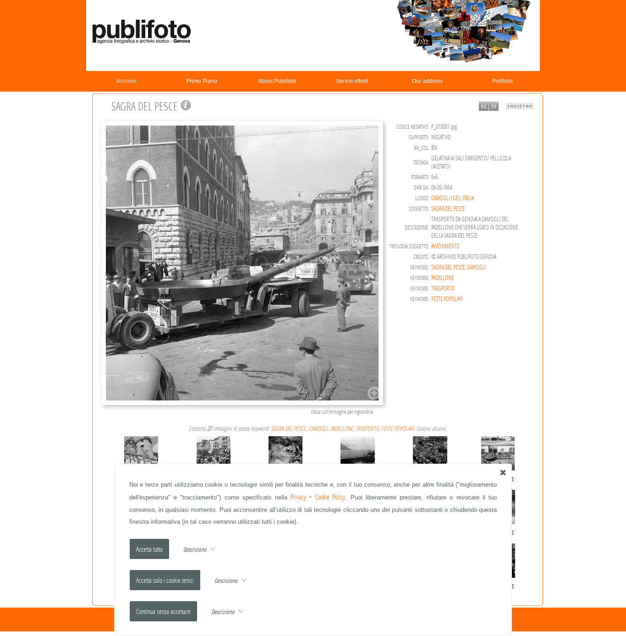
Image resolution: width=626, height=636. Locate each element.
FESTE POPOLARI (447, 299)
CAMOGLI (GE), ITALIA (452, 198)
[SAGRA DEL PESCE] (243, 404)
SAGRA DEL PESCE (448, 208)
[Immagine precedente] (484, 108)
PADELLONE (442, 278)
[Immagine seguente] (494, 108)
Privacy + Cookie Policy (318, 497)
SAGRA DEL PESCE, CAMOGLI (458, 267)
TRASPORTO (443, 288)
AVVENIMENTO (445, 246)
